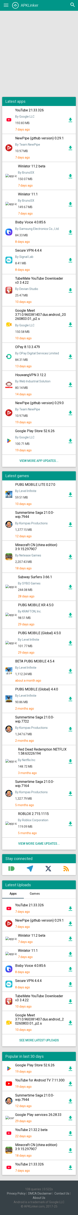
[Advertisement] (39, 54)
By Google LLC (24, 116)
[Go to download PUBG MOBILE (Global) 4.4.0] (70, 700)
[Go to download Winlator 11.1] (70, 205)
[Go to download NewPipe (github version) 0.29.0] (70, 414)
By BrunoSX (26, 172)
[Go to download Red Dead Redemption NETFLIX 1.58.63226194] (70, 762)
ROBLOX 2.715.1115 (33, 814)
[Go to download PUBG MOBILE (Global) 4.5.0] (70, 644)
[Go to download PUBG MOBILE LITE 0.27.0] (70, 495)
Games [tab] (35, 893)
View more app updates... (39, 461)
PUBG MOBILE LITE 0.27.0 (35, 485)
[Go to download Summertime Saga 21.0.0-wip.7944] (70, 525)
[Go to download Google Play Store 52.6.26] (70, 442)
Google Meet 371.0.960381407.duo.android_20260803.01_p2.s (40, 314)
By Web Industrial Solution (32, 381)
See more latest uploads (39, 1040)
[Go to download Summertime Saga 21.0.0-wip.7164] (70, 794)
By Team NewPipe (27, 144)
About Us (39, 1197)
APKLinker (29, 5)
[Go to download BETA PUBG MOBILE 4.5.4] (70, 672)
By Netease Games (28, 555)
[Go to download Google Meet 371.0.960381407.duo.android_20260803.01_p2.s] (70, 325)
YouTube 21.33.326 (29, 110)
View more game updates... (39, 843)
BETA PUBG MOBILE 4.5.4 (34, 661)
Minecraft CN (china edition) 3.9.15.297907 (36, 547)
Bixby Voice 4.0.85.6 (30, 222)
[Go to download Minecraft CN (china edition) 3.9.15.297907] (70, 558)
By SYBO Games (29, 583)
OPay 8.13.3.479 (27, 347)
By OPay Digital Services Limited (37, 353)
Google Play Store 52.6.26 (35, 431)
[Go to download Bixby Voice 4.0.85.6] (70, 233)
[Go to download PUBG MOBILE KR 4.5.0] (70, 616)
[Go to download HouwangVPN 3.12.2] (70, 386)
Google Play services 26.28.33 (38, 1115)
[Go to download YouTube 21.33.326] (70, 121)
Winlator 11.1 (28, 194)
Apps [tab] (13, 893)
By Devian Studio (26, 289)
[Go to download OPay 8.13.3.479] (70, 358)
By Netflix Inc (26, 760)
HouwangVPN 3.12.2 (30, 375)
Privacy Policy (16, 1193)
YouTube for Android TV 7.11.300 (40, 1080)
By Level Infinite (25, 491)
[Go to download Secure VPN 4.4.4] (70, 261)
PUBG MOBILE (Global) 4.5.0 (39, 633)
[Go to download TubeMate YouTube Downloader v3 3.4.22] (70, 291)
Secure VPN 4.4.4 (28, 250)
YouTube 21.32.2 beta (31, 1130)
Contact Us (61, 1193)
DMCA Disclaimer (40, 1193)
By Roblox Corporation (33, 820)
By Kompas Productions (31, 523)
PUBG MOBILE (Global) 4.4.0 (36, 689)
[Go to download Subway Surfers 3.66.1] (70, 588)
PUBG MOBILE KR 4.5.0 (36, 605)
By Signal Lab (24, 257)
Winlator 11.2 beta (31, 166)
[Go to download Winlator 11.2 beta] (70, 177)
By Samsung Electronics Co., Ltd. (37, 229)
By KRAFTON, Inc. (29, 611)
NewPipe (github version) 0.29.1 (39, 138)
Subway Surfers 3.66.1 (35, 577)
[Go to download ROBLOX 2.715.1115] (70, 825)
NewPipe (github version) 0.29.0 (39, 403)
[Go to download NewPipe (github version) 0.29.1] (70, 149)
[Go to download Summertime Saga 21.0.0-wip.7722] (70, 730)
